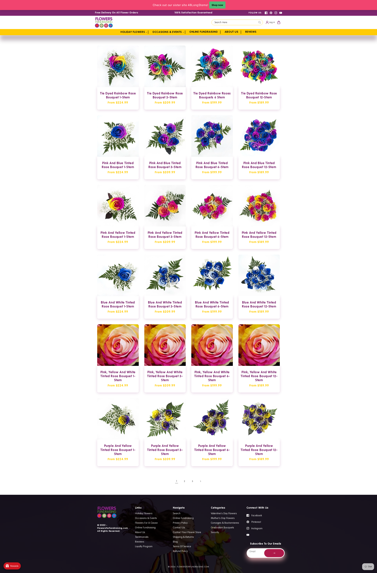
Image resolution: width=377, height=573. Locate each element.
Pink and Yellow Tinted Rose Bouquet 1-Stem (118, 235)
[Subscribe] (274, 553)
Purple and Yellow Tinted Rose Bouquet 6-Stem (212, 450)
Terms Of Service (182, 546)
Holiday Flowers (143, 513)
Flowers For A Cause (146, 522)
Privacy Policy (180, 522)
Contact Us (179, 527)
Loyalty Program (143, 546)
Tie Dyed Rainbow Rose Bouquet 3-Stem (165, 95)
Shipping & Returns (183, 536)
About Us (140, 532)
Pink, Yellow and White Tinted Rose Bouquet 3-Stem (165, 376)
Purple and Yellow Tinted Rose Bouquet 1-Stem (117, 450)
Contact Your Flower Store (187, 532)
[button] (134, 32)
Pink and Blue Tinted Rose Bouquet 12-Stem (259, 165)
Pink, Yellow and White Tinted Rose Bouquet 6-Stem (212, 376)
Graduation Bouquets (222, 527)
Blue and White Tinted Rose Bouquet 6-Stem (212, 304)
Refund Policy (180, 551)
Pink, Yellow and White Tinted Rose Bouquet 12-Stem (259, 376)
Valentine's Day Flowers (224, 513)
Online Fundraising (145, 527)
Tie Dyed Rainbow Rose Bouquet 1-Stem (118, 95)
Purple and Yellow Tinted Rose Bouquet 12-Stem (259, 450)
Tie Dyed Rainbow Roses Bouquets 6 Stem (212, 95)
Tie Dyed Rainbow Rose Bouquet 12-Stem (259, 95)
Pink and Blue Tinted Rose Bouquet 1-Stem (118, 165)
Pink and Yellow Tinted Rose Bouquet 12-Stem (259, 235)
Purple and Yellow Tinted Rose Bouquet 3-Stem (165, 450)
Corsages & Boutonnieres (225, 522)
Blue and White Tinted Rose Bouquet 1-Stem (118, 304)
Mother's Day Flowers (223, 518)
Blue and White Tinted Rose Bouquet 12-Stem (259, 304)
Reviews (139, 541)
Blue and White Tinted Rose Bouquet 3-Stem (165, 304)
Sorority (215, 532)
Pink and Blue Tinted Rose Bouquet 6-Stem (212, 165)
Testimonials (141, 536)
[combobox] (237, 22)
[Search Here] (259, 22)
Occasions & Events (146, 518)
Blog (175, 541)
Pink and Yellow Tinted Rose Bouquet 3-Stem (165, 235)
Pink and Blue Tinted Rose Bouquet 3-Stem (164, 165)
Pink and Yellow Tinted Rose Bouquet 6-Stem (212, 235)
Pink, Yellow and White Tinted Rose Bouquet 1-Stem (117, 376)
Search (177, 513)
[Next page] (200, 481)
